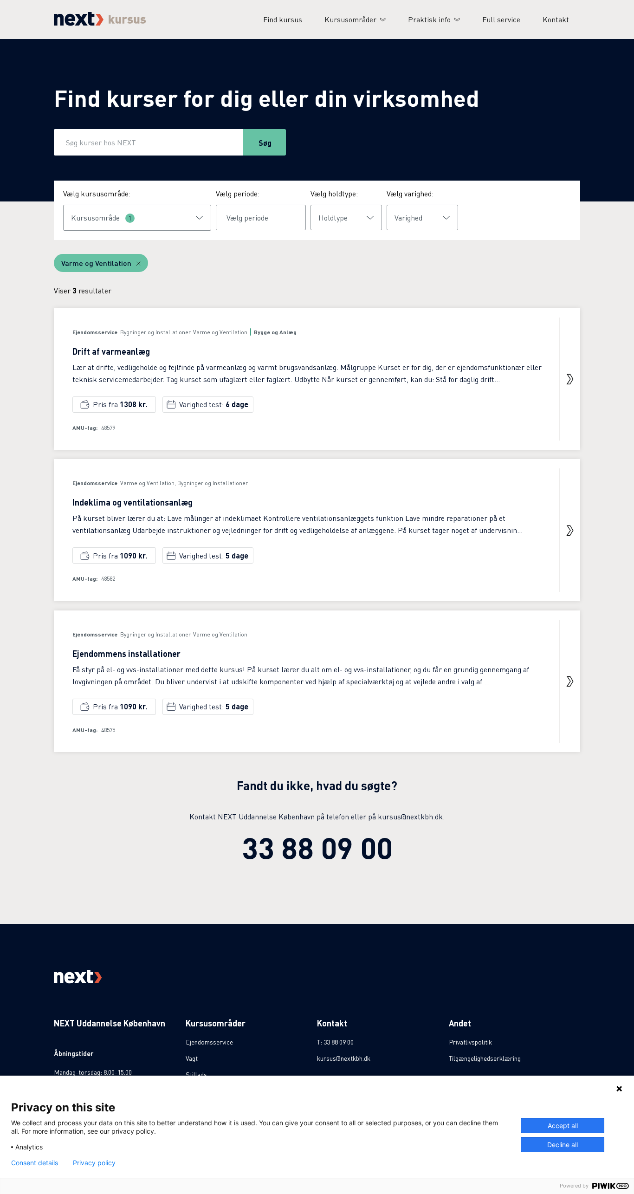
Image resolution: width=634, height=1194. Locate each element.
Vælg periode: (237, 193)
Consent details (34, 1163)
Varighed (408, 217)
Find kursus (282, 19)
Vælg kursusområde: (96, 193)
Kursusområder (350, 19)
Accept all (563, 1125)
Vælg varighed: (410, 193)
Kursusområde (101, 217)
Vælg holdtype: (334, 193)
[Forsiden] (100, 23)
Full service (501, 19)
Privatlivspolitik (470, 1042)
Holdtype (333, 217)
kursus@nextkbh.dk (343, 1058)
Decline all (562, 1145)
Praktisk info (429, 19)
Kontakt (556, 19)
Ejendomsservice (209, 1042)
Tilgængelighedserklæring (485, 1058)
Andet (460, 1023)
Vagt (192, 1058)
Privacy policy (94, 1163)
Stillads (196, 1074)
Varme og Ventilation (96, 263)
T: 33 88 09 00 (335, 1042)
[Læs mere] (570, 379)
